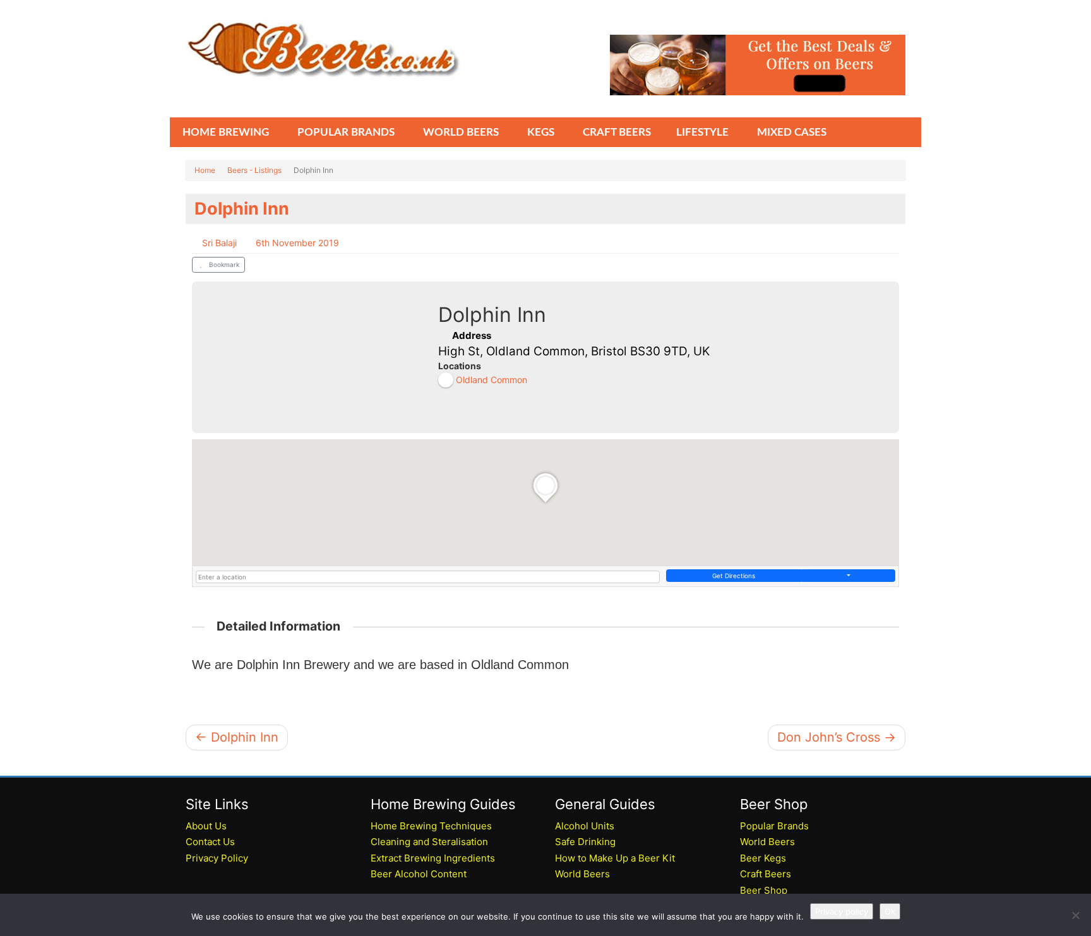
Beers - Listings (254, 170)
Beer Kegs (763, 858)
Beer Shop (763, 890)
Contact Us (210, 842)
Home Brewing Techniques (431, 826)
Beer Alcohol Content (419, 874)
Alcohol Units (584, 826)
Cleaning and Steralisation (429, 842)
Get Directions (733, 575)
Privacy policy (841, 911)
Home (204, 170)
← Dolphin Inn (236, 737)
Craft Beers (765, 874)
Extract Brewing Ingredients (433, 858)
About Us (206, 826)
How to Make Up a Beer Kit (615, 858)
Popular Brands (774, 826)
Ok (890, 911)
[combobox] (428, 577)
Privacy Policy (217, 858)
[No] (1075, 915)
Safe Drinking (585, 842)
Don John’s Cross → (836, 737)
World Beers (582, 874)
